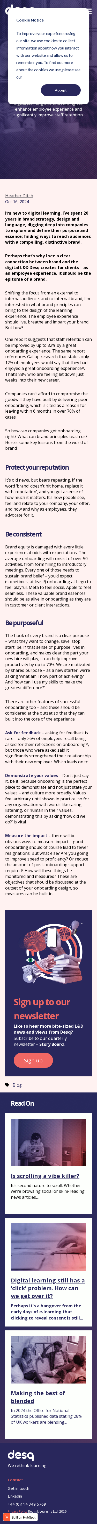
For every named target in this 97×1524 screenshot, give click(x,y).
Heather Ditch (19, 196)
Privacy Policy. (36, 76)
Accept (61, 90)
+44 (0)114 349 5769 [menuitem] (27, 1504)
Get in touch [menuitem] (18, 1488)
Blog (17, 1085)
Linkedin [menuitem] (15, 1496)
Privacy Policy (17, 1511)
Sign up (33, 1060)
